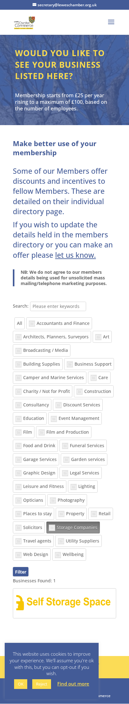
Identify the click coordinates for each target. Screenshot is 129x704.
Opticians (33, 500)
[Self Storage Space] (64, 603)
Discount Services (81, 405)
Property (75, 513)
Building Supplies (41, 364)
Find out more (73, 684)
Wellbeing (73, 554)
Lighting (86, 486)
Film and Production (67, 432)
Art (106, 337)
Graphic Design (39, 473)
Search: (20, 306)
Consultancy (36, 405)
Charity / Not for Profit (46, 391)
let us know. (75, 255)
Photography (71, 500)
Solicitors (32, 527)
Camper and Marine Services (53, 377)
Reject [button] (41, 684)
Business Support (93, 364)
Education (33, 418)
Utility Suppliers (82, 541)
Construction (97, 391)
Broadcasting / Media (45, 350)
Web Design (35, 554)
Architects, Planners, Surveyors (56, 337)
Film (27, 432)
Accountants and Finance (63, 323)
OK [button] (20, 684)
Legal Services (84, 473)
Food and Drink (39, 445)
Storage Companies (77, 527)
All (19, 323)
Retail (105, 513)
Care (103, 377)
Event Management (79, 418)
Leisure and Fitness (43, 486)
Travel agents (37, 541)
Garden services (88, 459)
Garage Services (40, 459)
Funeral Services (87, 445)
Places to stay (37, 513)
